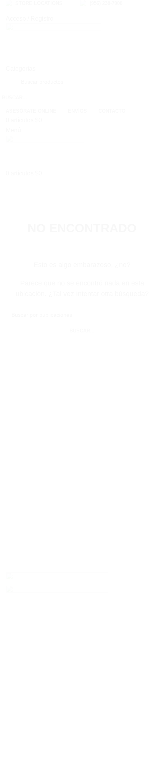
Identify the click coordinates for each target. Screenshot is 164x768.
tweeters (23, 498)
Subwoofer (27, 470)
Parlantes (25, 457)
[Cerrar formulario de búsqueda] (154, 9)
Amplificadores (32, 484)
